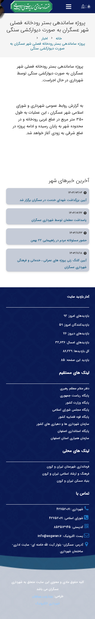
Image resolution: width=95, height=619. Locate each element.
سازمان (84, 438)
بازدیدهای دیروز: (77, 333)
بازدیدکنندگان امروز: (76, 324)
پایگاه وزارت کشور (77, 402)
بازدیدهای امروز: (78, 315)
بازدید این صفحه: (77, 360)
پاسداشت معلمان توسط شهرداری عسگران (59, 220)
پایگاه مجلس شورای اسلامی (70, 409)
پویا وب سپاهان (42, 596)
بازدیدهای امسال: (77, 342)
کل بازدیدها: (80, 351)
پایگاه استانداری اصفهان (73, 431)
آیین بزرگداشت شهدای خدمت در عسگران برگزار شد (53, 200)
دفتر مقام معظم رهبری (74, 388)
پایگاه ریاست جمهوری (74, 395)
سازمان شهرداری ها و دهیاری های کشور (63, 423)
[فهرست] (68, 6)
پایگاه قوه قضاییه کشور (74, 416)
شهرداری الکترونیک (47, 603)
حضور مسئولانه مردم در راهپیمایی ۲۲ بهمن (59, 240)
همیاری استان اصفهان (65, 438)
